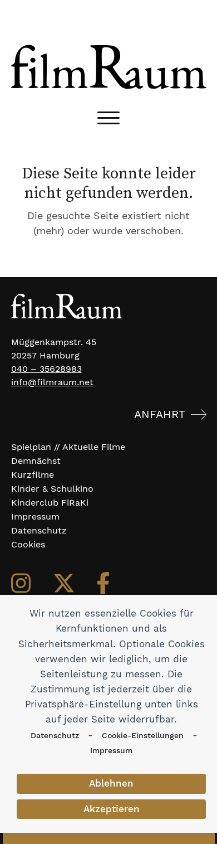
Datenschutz (55, 735)
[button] (108, 117)
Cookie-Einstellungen (143, 735)
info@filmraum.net (52, 382)
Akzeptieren (111, 808)
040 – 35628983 (46, 368)
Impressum (111, 750)
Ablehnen (111, 783)
